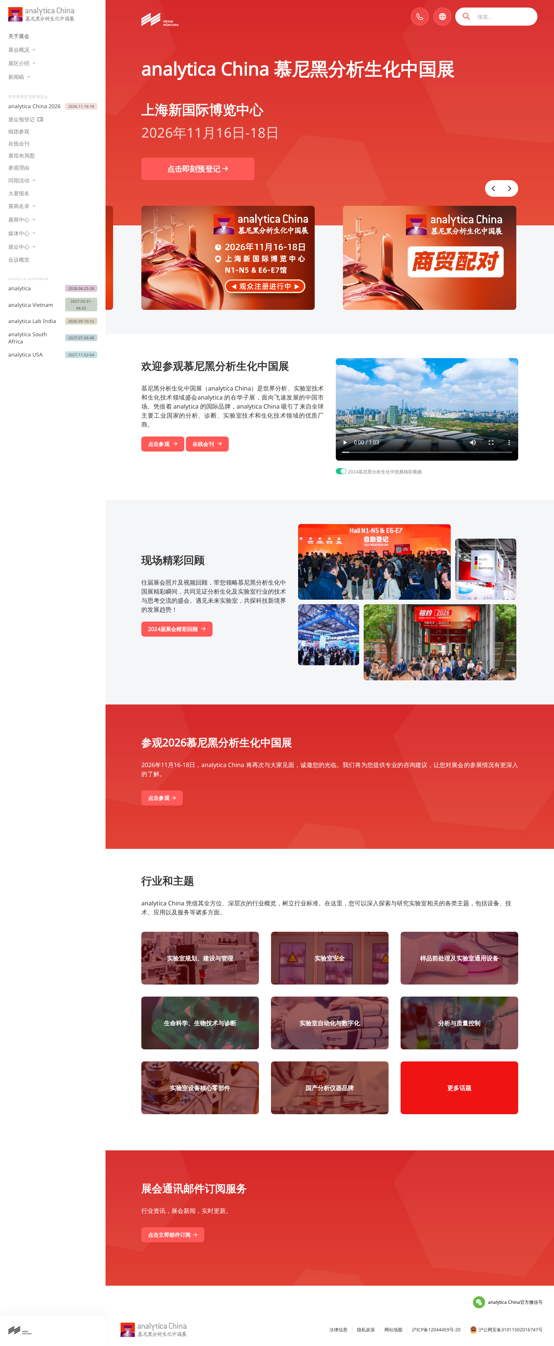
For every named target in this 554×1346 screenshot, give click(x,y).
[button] (493, 188)
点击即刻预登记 (195, 169)
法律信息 (338, 1329)
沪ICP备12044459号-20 (436, 1329)
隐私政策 (366, 1329)
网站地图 (393, 1329)
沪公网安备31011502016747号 (511, 1329)
